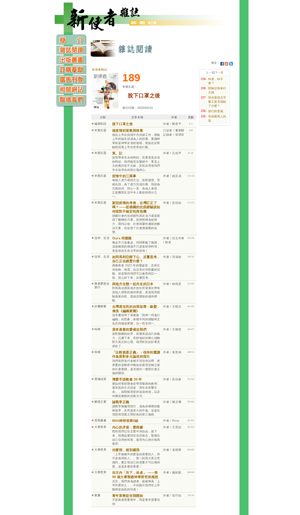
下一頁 (219, 72)
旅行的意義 (215, 111)
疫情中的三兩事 (124, 176)
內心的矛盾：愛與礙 (127, 427)
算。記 (117, 153)
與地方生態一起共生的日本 (133, 284)
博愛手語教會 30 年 (127, 379)
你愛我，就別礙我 (126, 450)
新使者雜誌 (99, 69)
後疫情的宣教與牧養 (127, 130)
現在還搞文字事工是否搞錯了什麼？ (217, 101)
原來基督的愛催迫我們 (129, 329)
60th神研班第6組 (125, 420)
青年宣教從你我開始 (127, 495)
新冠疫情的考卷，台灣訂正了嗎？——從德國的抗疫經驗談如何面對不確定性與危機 (136, 207)
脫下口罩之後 (122, 124)
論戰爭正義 (120, 402)
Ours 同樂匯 (122, 238)
